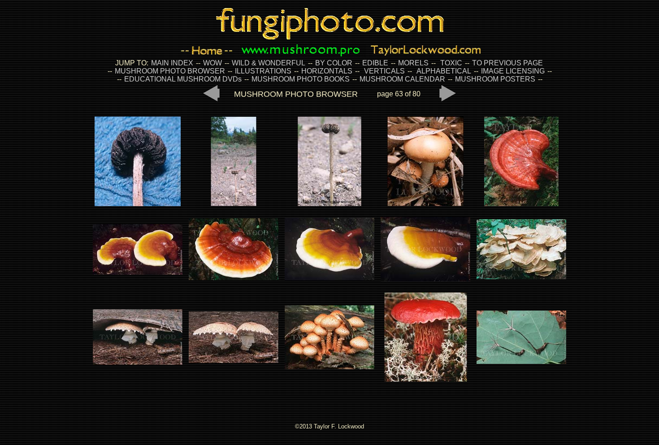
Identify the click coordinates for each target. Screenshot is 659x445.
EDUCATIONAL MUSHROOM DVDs (183, 79)
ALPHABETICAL (443, 71)
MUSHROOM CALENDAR (402, 79)
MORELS (413, 63)
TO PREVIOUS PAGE (507, 63)
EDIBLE (375, 63)
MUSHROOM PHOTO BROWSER (170, 71)
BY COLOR (333, 63)
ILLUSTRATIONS (263, 71)
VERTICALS (384, 71)
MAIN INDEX (172, 63)
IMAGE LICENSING (512, 71)
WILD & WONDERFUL (268, 63)
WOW (212, 63)
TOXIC (451, 63)
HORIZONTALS (326, 71)
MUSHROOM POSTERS (495, 79)
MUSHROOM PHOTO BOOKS (300, 79)
